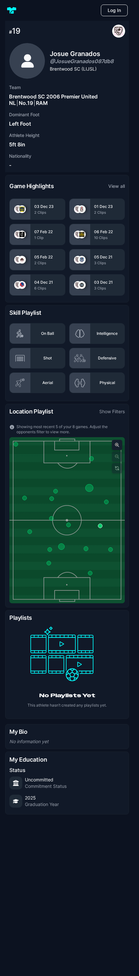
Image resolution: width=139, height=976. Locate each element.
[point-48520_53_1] (110, 549)
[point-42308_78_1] (86, 548)
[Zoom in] (117, 445)
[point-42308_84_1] (24, 498)
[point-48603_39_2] (106, 502)
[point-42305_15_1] (91, 458)
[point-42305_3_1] (51, 498)
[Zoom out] (117, 456)
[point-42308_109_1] (68, 525)
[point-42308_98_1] (49, 563)
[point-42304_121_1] (29, 531)
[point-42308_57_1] (16, 444)
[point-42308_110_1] (51, 518)
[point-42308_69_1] (90, 573)
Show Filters (112, 411)
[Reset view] (117, 468)
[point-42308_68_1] (89, 488)
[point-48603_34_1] (100, 526)
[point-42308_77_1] (61, 546)
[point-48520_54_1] (55, 491)
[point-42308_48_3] (49, 549)
